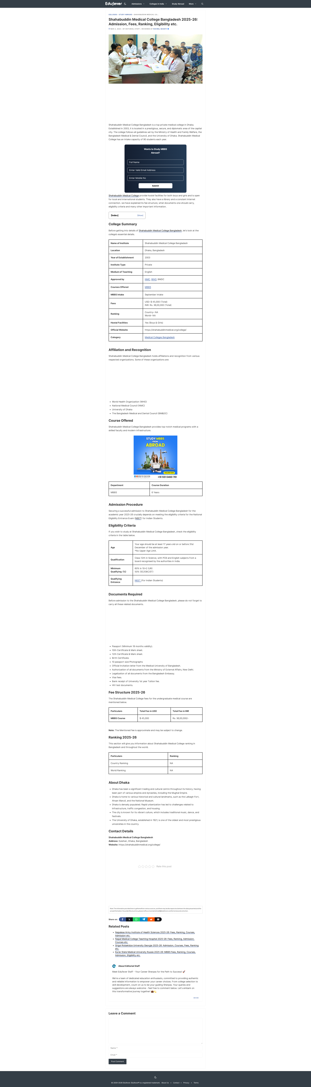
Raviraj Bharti (160, 29)
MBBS (148, 287)
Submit (155, 186)
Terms (196, 1083)
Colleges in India (157, 4)
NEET (138, 518)
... (196, 996)
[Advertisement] (156, 105)
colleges (113, 14)
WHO (153, 279)
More (191, 4)
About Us (165, 1083)
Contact (176, 1083)
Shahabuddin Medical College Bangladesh (160, 230)
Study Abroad (178, 4)
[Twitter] (129, 919)
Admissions (137, 4)
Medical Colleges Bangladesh (160, 337)
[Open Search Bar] (202, 4)
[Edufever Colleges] (114, 4)
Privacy (186, 1083)
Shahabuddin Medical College (124, 195)
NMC (147, 279)
